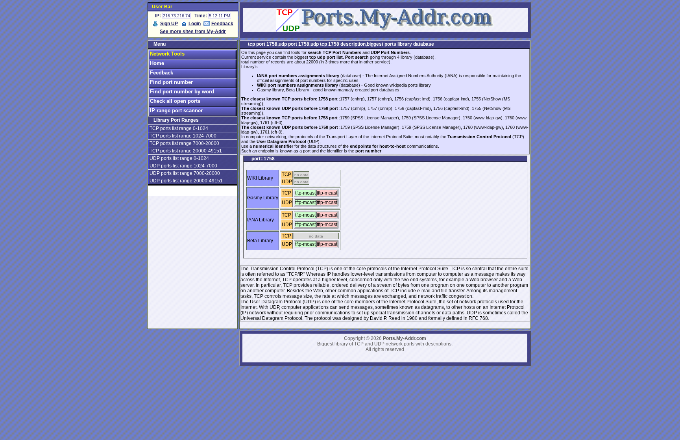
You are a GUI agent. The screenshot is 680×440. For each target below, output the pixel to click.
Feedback (222, 23)
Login (194, 23)
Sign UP (169, 23)
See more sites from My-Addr (193, 31)
